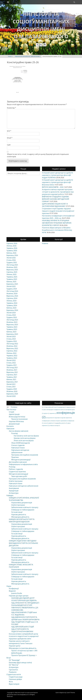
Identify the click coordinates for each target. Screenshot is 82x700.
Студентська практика (17, 471)
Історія (11, 412)
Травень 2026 (11, 250)
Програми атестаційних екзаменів (22, 479)
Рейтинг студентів (16, 469)
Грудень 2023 (11, 317)
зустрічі (46, 413)
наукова (58, 417)
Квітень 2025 (11, 281)
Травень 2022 (11, 358)
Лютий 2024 (11, 313)
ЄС (43, 407)
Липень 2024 (11, 301)
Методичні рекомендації (20, 460)
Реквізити (12, 672)
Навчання (10, 428)
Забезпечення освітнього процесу (24, 507)
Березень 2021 (12, 382)
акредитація (62, 407)
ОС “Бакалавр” (14, 660)
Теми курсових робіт (19, 476)
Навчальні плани (18, 448)
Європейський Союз (51, 407)
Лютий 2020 (11, 396)
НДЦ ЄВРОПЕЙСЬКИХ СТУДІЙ (22, 627)
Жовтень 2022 (11, 346)
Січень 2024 (11, 315)
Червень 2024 (11, 303)
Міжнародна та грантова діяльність (22, 648)
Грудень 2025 (11, 262)
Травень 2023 (11, 329)
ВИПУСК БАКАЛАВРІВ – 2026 (53, 187)
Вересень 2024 (12, 296)
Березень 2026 (12, 255)
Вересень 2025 (12, 270)
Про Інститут (11, 409)
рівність (51, 423)
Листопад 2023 (12, 320)
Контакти (10, 426)
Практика (15, 457)
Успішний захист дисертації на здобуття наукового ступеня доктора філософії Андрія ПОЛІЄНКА (57, 175)
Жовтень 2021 (11, 370)
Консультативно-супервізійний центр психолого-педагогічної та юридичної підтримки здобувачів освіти (23, 636)
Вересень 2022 (12, 348)
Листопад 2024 (12, 291)
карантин (53, 413)
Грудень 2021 (11, 365)
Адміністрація (14, 414)
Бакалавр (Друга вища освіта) (20, 662)
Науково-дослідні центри (18, 596)
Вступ (8, 658)
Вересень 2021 (12, 372)
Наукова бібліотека (16, 421)
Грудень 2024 (11, 289)
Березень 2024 (12, 310)
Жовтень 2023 (11, 322)
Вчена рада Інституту (17, 417)
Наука (8, 586)
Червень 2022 (11, 355)
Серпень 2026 (11, 243)
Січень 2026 (11, 260)
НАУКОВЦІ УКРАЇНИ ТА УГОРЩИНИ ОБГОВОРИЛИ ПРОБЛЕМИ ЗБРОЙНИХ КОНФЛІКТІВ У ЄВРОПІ (56, 222)
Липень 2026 (11, 246)
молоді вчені (50, 417)
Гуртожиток (13, 670)
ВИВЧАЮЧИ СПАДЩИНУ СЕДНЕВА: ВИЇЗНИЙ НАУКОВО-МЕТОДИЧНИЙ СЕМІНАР (55, 199)
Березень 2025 (12, 284)
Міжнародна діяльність (20, 517)
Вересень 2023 (12, 324)
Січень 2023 (11, 339)
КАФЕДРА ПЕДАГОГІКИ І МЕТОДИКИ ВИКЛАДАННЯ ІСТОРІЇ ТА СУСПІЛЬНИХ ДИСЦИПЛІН (23, 543)
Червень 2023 (11, 327)
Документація (14, 424)
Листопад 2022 (12, 344)
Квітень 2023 (11, 332)
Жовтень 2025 (11, 267)
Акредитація (13, 491)
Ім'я (9, 131)
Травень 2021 (11, 377)
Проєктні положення (19, 419)
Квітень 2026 (11, 253)
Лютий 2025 (11, 286)
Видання (12, 591)
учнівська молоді (54, 425)
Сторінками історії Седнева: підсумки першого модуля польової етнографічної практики (58, 210)
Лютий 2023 (11, 336)
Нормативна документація (21, 502)
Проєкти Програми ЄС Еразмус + (24, 655)
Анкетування (14, 488)
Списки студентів (17, 445)
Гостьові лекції (16, 512)
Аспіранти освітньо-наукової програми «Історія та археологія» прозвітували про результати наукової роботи (58, 191)
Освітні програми (15, 481)
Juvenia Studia (16, 593)
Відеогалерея (14, 684)
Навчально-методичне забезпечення (28, 56)
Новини (45, 243)
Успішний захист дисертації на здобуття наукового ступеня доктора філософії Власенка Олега (57, 182)
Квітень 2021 (11, 379)
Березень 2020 (12, 394)
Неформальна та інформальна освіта (23, 464)
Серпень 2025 (11, 272)
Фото (11, 682)
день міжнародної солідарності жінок (54, 409)
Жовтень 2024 (11, 293)
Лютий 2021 (11, 384)
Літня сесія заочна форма (24, 440)
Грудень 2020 (11, 389)
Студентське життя (13, 674)
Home (10, 56)
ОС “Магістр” (14, 665)
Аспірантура (13, 493)
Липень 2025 (11, 274)
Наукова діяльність (18, 514)
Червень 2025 (11, 277)
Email (9, 138)
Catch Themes (71, 692)
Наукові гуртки (14, 646)
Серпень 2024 (11, 298)
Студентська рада (15, 677)
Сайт (9, 145)
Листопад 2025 (12, 265)
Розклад (14, 433)
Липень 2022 (11, 353)
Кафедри (9, 495)
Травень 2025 (11, 279)
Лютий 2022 (11, 360)
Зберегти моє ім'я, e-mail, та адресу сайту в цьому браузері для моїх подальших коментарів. (38, 155)
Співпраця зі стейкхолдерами (22, 510)
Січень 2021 (11, 387)
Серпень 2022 (11, 351)
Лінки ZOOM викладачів (20, 443)
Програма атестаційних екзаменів (24, 455)
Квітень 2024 (11, 308)
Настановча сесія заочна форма (26, 436)
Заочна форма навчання (18, 431)
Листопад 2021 (12, 367)
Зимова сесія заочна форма (24, 438)
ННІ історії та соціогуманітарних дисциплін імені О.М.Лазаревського (22, 693)
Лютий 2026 (11, 258)
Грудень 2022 (11, 341)
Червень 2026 (11, 248)
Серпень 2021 (11, 375)
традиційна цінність (61, 423)
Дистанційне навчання (18, 462)
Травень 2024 (11, 305)
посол (46, 423)
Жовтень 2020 (11, 391)
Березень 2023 (12, 334)
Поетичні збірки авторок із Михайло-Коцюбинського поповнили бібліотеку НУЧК (57, 230)
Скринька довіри (15, 679)
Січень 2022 (11, 363)
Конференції (14, 588)
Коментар (11, 108)
